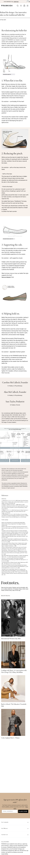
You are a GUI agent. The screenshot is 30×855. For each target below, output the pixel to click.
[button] (18, 5)
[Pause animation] (27, 74)
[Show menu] (27, 5)
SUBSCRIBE (23, 811)
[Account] (21, 5)
